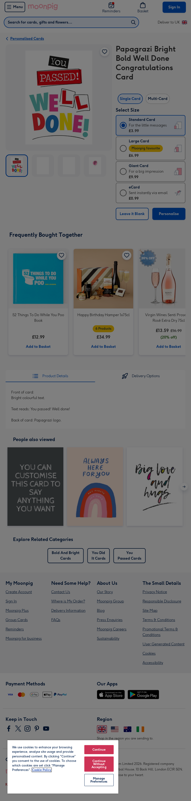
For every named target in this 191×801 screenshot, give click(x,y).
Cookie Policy (41, 770)
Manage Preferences (98, 780)
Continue (99, 749)
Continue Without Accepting (99, 764)
